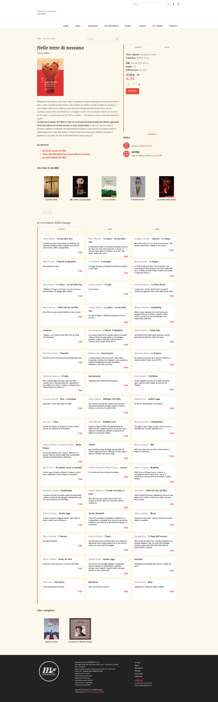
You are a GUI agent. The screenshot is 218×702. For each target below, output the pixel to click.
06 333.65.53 (148, 683)
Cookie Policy (138, 676)
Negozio (137, 665)
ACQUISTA (133, 91)
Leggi (80, 252)
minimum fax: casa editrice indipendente (46, 12)
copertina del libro (145, 146)
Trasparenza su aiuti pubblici (83, 685)
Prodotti (39, 39)
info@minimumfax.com (145, 685)
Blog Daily (138, 671)
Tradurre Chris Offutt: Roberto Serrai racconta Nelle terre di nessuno (66, 154)
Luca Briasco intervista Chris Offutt (54, 158)
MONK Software (98, 690)
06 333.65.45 (139, 683)
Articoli (62, 229)
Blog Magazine (139, 668)
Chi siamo (137, 662)
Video (157, 229)
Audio (110, 229)
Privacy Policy (139, 673)
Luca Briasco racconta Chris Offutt (54, 151)
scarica (154, 156)
